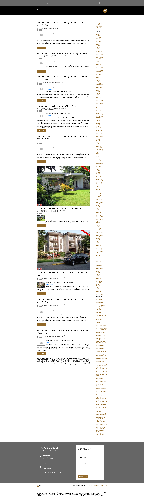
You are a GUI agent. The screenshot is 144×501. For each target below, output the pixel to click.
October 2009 (99, 281)
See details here (49, 35)
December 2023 (99, 66)
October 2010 (99, 267)
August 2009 (98, 282)
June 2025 (98, 45)
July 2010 (98, 271)
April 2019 (98, 126)
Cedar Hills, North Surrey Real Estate (42, 359)
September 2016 (99, 168)
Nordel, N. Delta (71, 364)
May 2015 (98, 191)
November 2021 (99, 84)
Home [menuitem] (53, 3)
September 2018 (99, 136)
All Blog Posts (99, 23)
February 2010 (99, 278)
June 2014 (98, 206)
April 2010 (98, 275)
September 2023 (99, 70)
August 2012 (98, 237)
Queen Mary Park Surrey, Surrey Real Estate (79, 365)
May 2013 (98, 225)
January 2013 (99, 231)
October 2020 (99, 101)
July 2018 (98, 139)
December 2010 (99, 264)
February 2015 (99, 195)
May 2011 (98, 257)
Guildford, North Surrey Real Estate (84, 362)
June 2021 (98, 91)
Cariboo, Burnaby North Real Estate (83, 358)
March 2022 (98, 83)
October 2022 (99, 74)
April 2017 (98, 158)
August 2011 (98, 252)
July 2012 (98, 238)
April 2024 (98, 61)
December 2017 (99, 149)
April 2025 (98, 48)
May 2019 (98, 124)
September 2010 (99, 268)
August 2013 (98, 221)
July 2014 (98, 205)
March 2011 (98, 260)
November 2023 (99, 67)
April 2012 (98, 242)
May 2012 (98, 241)
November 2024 (99, 54)
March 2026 (98, 37)
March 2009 (98, 290)
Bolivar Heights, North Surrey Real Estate (72, 358)
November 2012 (99, 232)
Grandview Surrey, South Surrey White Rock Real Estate (60, 362)
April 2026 (98, 35)
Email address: (82, 457)
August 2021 (98, 89)
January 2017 (99, 162)
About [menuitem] (86, 3)
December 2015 (99, 180)
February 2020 (99, 112)
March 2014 (98, 211)
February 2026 (99, 38)
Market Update (78, 3)
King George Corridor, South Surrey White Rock (58, 363)
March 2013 (98, 228)
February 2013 (99, 229)
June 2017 (98, 155)
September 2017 (99, 150)
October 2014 (99, 201)
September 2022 (99, 76)
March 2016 (98, 176)
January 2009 (99, 293)
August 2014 (98, 204)
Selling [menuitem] (70, 3)
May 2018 (98, 142)
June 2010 (98, 272)
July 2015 (98, 188)
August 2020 (98, 104)
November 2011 (99, 248)
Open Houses (99, 26)
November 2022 (99, 73)
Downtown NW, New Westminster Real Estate (79, 360)
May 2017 (98, 156)
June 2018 (98, 140)
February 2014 (99, 212)
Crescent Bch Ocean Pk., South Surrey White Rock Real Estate (63, 360)
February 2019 (99, 129)
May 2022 (98, 80)
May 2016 (98, 173)
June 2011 (98, 255)
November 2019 (99, 116)
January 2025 (99, 51)
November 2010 (99, 265)
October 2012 (99, 234)
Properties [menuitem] (58, 3)
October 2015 (99, 183)
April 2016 (98, 175)
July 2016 (98, 170)
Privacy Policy (90, 485)
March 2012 (98, 244)
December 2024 (99, 53)
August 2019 (98, 120)
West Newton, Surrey (100, 417)
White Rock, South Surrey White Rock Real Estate (50, 28)
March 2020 (98, 110)
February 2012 (99, 245)
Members (92, 3)
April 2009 (98, 288)
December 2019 (99, 114)
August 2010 (98, 270)
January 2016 (99, 179)
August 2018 (98, 137)
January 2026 (99, 40)
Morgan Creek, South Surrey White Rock (47, 364)
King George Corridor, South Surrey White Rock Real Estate (74, 363)
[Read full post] (63, 186)
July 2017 (98, 153)
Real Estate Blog (99, 27)
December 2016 (99, 163)
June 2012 (98, 239)
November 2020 (99, 100)
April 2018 (98, 143)
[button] (43, 463)
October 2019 (99, 117)
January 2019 (99, 130)
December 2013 (99, 215)
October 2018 (99, 135)
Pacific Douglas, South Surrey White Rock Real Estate (53, 365)
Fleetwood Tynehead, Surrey (78, 361)
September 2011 (99, 251)
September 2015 (99, 185)
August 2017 (98, 152)
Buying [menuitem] (65, 3)
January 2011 (98, 262)
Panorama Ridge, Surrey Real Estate (47, 109)
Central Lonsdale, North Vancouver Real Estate (55, 359)
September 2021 (99, 87)
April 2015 (98, 192)
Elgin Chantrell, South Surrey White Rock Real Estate (66, 361)
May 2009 (98, 287)
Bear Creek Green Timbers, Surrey (46, 358)
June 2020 (98, 107)
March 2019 (98, 127)
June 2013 (98, 224)
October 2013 (99, 218)
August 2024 (98, 58)
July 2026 (98, 34)
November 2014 (99, 199)
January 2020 (99, 113)
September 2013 (99, 219)
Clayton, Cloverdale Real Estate (67, 359)
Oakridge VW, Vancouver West (78, 364)
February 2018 (99, 146)
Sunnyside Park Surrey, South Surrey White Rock (61, 366)
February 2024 (99, 64)
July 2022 (98, 77)
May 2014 (98, 208)
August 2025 (98, 43)
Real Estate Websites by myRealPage (100, 485)
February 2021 (99, 97)
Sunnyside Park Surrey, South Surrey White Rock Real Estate (52, 82)
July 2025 (98, 44)
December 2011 (99, 247)
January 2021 (99, 99)
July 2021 (98, 90)
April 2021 (98, 94)
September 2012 (99, 235)
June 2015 (98, 189)
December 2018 (99, 132)
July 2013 (98, 222)
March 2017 (98, 159)
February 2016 (99, 178)
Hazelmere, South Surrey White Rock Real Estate (44, 363)
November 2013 (99, 216)
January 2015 (99, 196)
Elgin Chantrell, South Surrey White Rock (52, 361)
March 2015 (98, 193)
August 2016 (98, 169)
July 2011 (98, 254)
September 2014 (99, 202)
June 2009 (98, 285)
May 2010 (98, 274)
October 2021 (99, 86)
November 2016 (99, 165)
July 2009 (98, 284)
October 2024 (99, 56)
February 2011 (99, 261)
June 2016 (98, 172)
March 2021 (98, 96)
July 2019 (98, 122)
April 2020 (98, 109)
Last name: (94, 452)
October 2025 (99, 41)
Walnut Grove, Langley (101, 413)
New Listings (98, 24)
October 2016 (99, 166)
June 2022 (98, 79)
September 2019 (99, 119)
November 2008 (99, 294)
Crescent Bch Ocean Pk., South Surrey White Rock (46, 360)
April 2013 (98, 226)
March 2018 (98, 145)
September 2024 (99, 57)
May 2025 (98, 47)
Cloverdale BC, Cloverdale (76, 359)
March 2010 (98, 277)
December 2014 (99, 198)
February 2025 (99, 50)
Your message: (82, 463)
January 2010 (99, 280)
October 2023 (99, 68)
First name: (81, 452)
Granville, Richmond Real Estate (74, 362)
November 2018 (99, 133)
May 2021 (98, 93)
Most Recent (99, 33)
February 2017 (99, 160)
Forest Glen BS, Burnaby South (47, 362)
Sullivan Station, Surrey (49, 366)
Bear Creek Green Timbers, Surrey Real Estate (58, 358)
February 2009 (99, 291)
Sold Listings (98, 29)
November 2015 (99, 182)
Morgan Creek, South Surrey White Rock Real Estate (60, 364)
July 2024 (98, 60)
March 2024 (98, 63)
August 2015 (98, 186)
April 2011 (98, 258)
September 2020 (99, 103)
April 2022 (98, 81)
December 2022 (99, 71)
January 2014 (99, 214)
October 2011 (99, 249)
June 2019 (98, 123)
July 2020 (98, 106)
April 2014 (98, 209)
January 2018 (99, 147)
